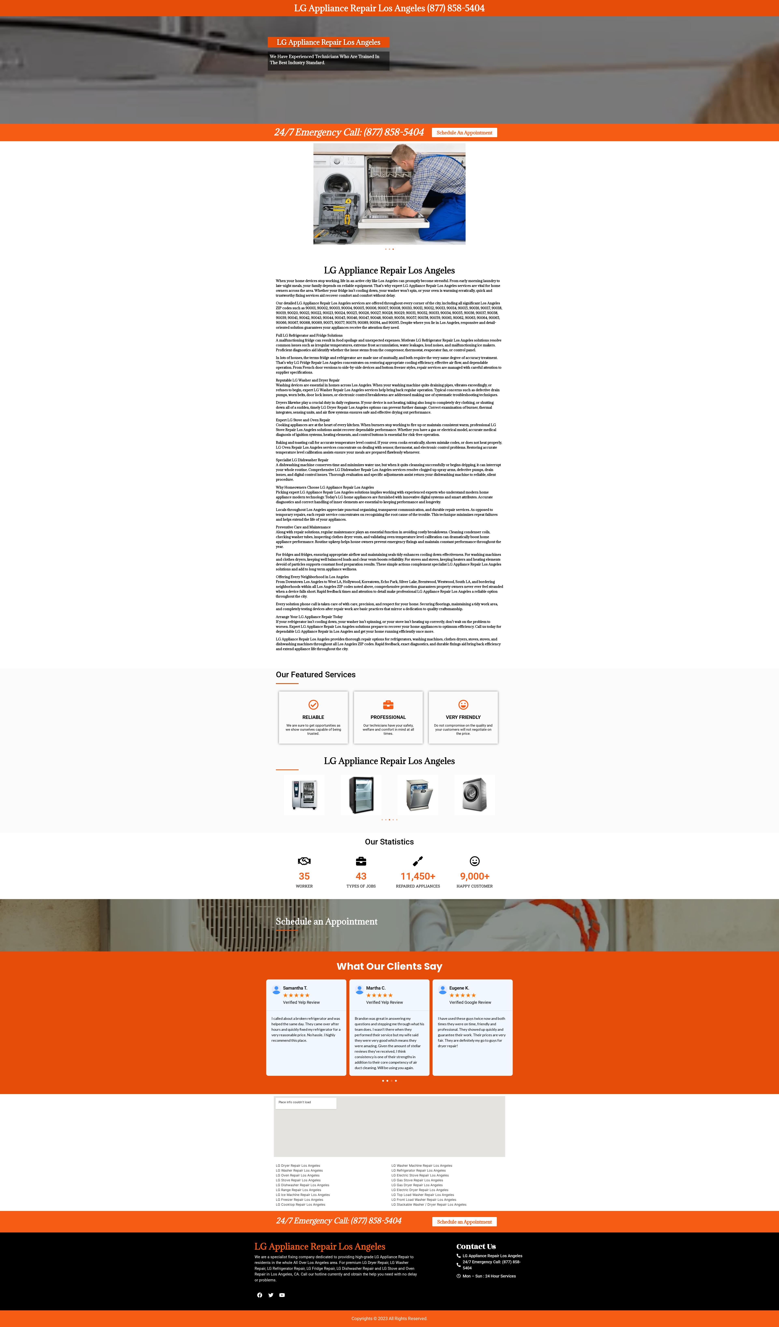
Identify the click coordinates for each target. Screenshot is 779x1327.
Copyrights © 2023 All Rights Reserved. (390, 1318)
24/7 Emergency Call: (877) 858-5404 (349, 132)
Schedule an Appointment (327, 921)
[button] (385, 249)
